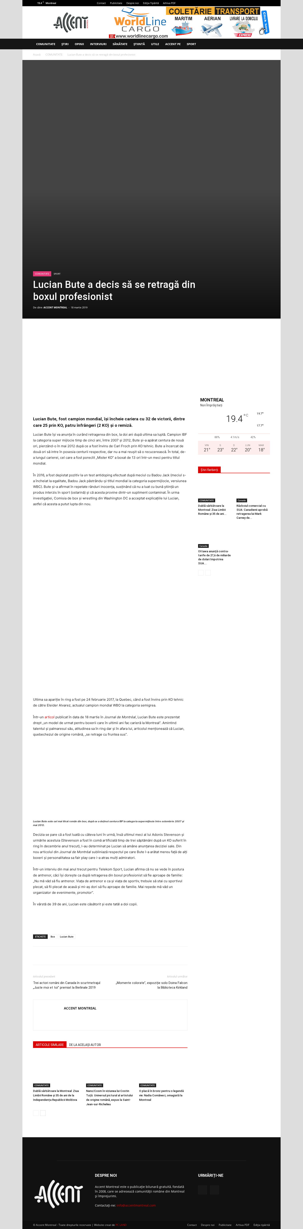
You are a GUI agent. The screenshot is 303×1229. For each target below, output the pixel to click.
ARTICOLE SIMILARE (50, 1045)
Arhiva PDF (169, 3)
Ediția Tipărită (151, 3)
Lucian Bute (66, 936)
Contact (101, 3)
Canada (242, 500)
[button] (264, 44)
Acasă (37, 54)
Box (53, 936)
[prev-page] (36, 1113)
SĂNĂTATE (120, 44)
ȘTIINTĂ (139, 44)
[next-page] (43, 1113)
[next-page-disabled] (208, 573)
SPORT (191, 44)
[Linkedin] (110, 331)
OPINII (79, 44)
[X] (266, 3)
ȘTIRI (65, 44)
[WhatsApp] (99, 331)
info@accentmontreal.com (136, 1205)
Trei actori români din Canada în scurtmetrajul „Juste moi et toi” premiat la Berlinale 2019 (66, 985)
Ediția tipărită (262, 1225)
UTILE (155, 44)
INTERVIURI (98, 44)
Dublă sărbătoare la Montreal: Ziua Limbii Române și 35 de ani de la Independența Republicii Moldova (56, 1095)
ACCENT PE (173, 44)
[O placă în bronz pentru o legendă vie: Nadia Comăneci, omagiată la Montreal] (163, 1070)
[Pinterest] (89, 331)
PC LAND (121, 1225)
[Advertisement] (110, 919)
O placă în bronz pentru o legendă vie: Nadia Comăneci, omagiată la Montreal (161, 1095)
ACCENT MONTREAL (55, 307)
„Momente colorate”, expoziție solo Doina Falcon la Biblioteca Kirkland (151, 985)
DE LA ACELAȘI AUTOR (85, 1045)
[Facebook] (259, 3)
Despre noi (132, 3)
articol (50, 717)
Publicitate (116, 3)
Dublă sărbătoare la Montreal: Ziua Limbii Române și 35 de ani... (212, 509)
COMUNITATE (45, 44)
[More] (120, 331)
